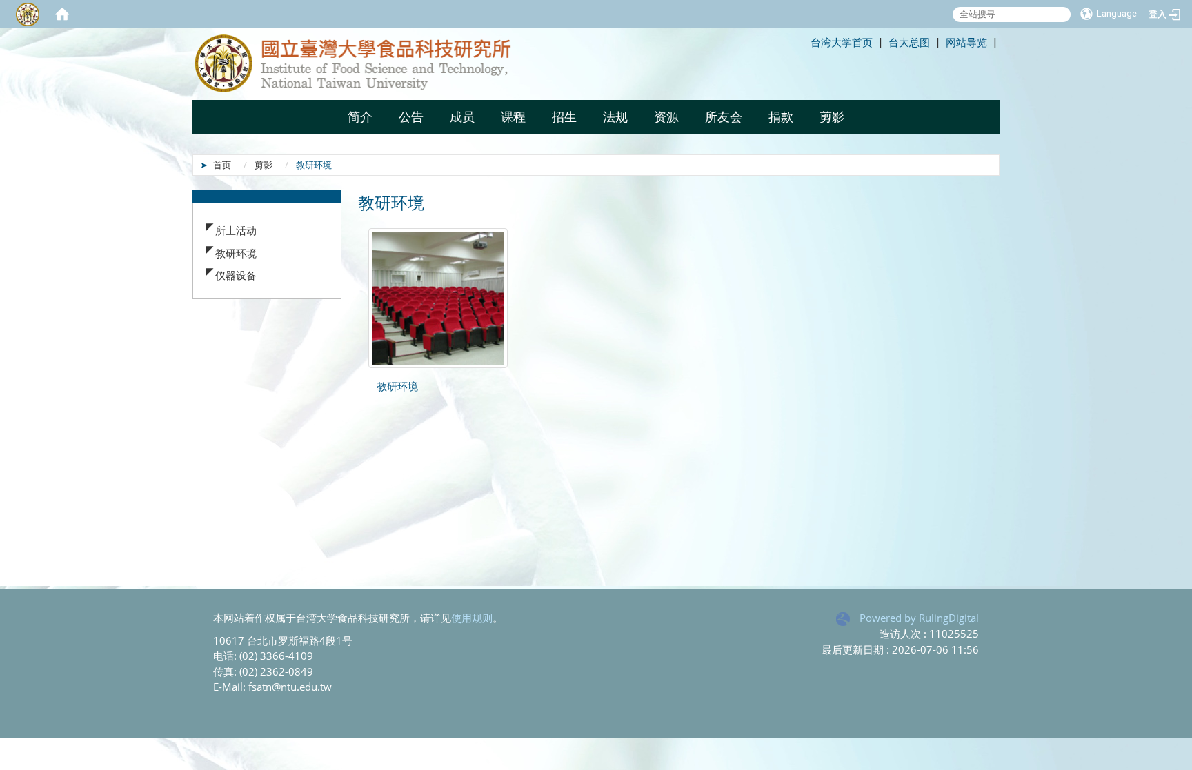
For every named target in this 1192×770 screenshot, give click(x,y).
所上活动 (236, 230)
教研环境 (236, 253)
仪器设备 (236, 275)
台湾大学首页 (842, 42)
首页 (222, 165)
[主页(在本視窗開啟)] (371, 63)
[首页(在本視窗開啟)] (62, 14)
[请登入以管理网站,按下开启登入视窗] (27, 14)
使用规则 (472, 618)
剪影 (263, 165)
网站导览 (966, 42)
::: (804, 42)
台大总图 (909, 42)
